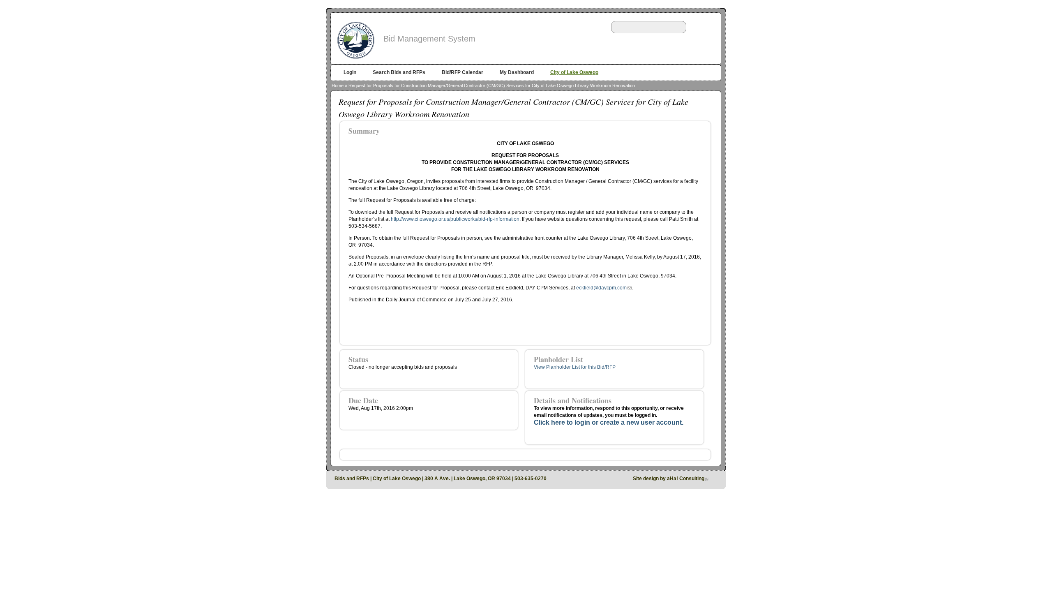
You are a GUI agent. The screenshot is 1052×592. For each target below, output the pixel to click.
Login (350, 72)
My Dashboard (517, 72)
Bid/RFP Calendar (462, 72)
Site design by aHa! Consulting (668, 478)
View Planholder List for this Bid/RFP (575, 367)
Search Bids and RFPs (399, 72)
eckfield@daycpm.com (601, 288)
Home (338, 85)
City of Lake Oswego (574, 72)
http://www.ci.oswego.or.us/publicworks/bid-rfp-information (455, 219)
